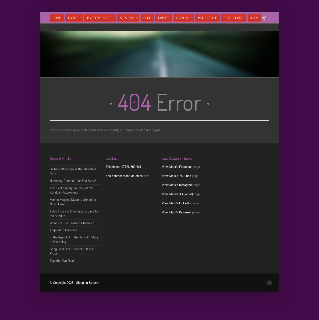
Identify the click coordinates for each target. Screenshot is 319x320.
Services (127, 18)
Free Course (234, 18)
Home (57, 18)
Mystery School (100, 18)
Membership (207, 18)
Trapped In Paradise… (65, 230)
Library (182, 18)
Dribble (264, 18)
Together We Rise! (62, 260)
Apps (254, 18)
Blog (147, 18)
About (73, 18)
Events (164, 18)
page (196, 167)
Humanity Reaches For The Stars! (73, 181)
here (146, 176)
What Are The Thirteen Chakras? (72, 223)
